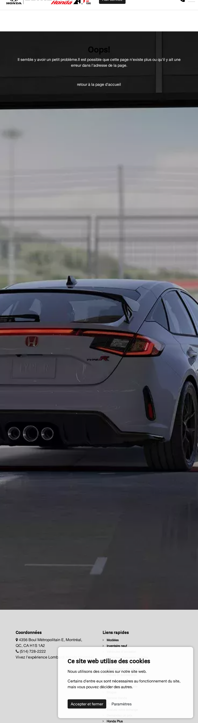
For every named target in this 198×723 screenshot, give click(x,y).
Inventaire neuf (116, 646)
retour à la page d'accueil (99, 84)
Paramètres (122, 704)
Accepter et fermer (87, 704)
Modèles (112, 640)
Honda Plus (114, 721)
